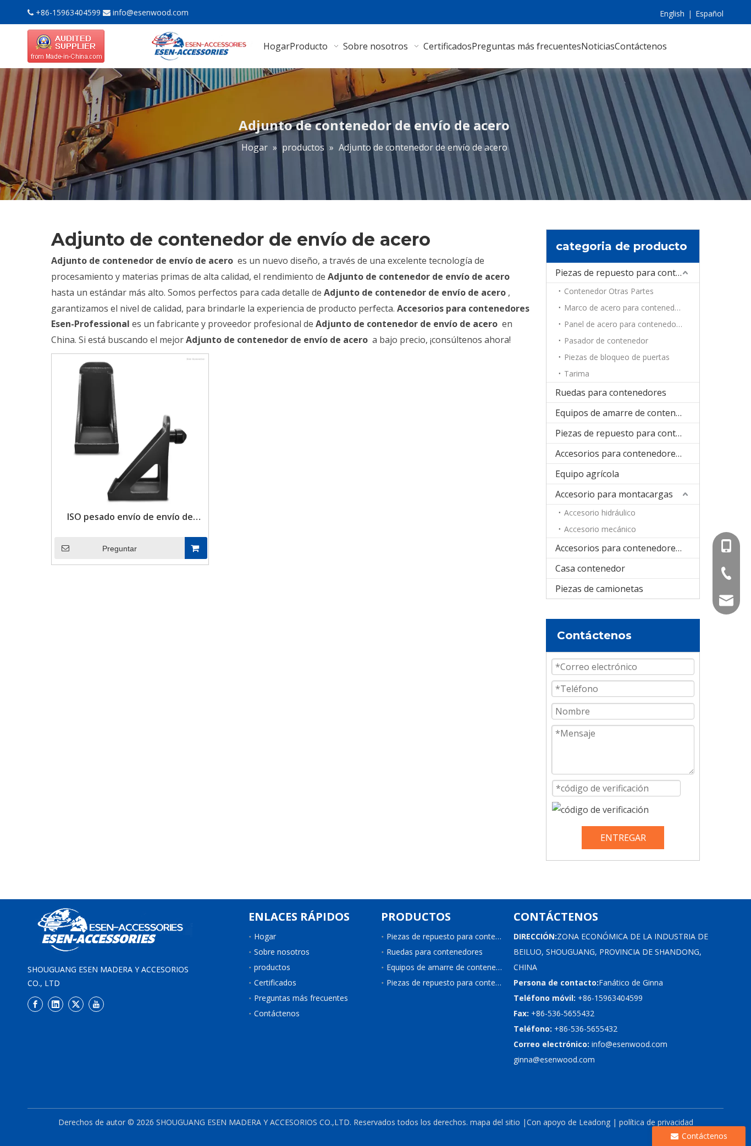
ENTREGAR (623, 838)
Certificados (275, 982)
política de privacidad (656, 1122)
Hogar (265, 936)
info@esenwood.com (151, 12)
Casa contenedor (590, 568)
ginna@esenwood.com (554, 1059)
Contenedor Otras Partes (609, 291)
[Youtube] (96, 1003)
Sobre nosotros (282, 951)
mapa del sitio (495, 1122)
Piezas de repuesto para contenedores (627, 273)
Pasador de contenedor (606, 340)
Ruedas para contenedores (610, 392)
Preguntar (119, 548)
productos (272, 967)
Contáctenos (277, 1013)
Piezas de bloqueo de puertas (617, 357)
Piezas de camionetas (599, 589)
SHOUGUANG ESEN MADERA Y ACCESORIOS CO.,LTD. (253, 1122)
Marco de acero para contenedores (627, 307)
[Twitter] (76, 1003)
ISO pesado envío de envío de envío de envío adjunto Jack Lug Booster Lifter (129, 517)
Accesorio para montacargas (614, 494)
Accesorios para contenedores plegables (627, 453)
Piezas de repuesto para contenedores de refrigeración (627, 433)
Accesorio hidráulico (600, 512)
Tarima (576, 373)
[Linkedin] (55, 1003)
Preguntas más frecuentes (301, 998)
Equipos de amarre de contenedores (627, 413)
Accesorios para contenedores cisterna (627, 548)
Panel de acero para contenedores (625, 324)
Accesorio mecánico (600, 529)
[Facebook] (35, 1003)
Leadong (594, 1122)
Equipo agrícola (587, 474)
